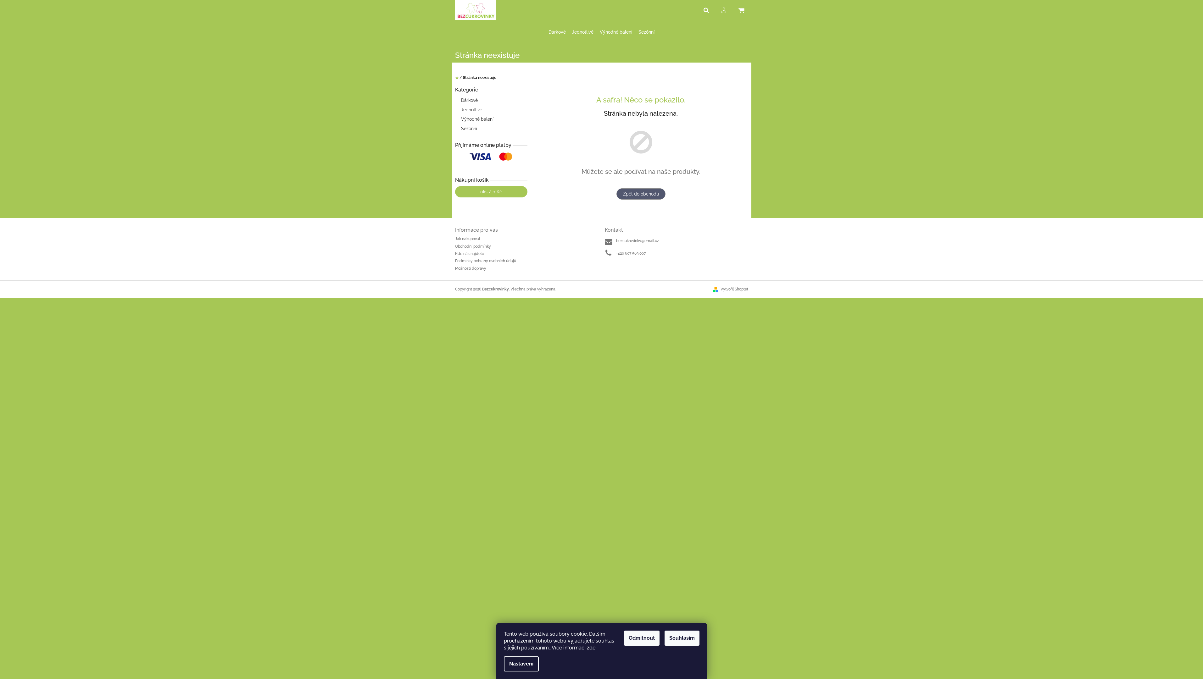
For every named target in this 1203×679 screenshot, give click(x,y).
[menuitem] (557, 32)
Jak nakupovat (467, 239)
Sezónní (469, 128)
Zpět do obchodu (641, 193)
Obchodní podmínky (473, 246)
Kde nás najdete (469, 253)
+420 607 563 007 (631, 253)
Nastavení (521, 664)
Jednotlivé (471, 109)
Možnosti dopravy (470, 268)
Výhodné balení (477, 119)
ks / (491, 191)
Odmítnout (642, 638)
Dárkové (469, 100)
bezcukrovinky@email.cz (637, 241)
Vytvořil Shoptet (734, 289)
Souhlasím (682, 638)
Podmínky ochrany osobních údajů (485, 261)
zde (591, 648)
